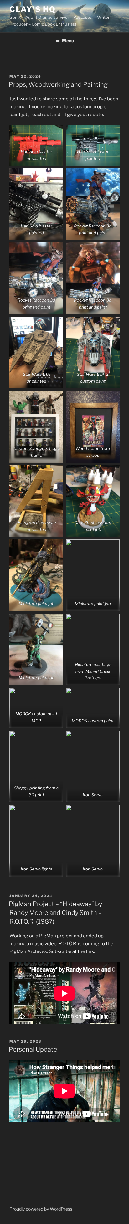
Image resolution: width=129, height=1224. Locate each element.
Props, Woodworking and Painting (58, 84)
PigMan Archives (28, 951)
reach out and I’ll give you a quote (66, 114)
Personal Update (33, 1049)
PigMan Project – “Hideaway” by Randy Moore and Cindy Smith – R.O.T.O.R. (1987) (55, 912)
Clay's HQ (32, 9)
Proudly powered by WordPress (40, 1208)
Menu (68, 40)
